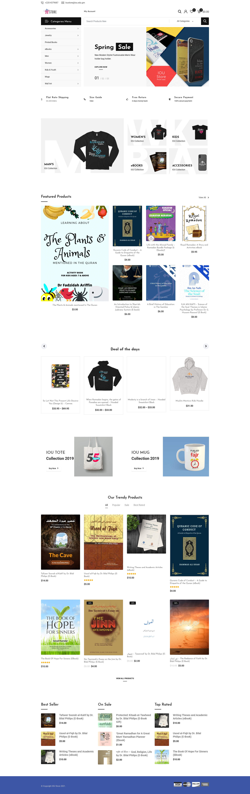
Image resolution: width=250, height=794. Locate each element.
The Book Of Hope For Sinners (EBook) (60, 659)
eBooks (48, 49)
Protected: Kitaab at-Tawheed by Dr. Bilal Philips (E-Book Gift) (133, 718)
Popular (116, 505)
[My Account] (185, 11)
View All (203, 197)
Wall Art (48, 83)
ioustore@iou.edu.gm (75, 2)
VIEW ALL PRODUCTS (125, 678)
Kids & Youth (50, 70)
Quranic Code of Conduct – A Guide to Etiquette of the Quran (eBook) (127, 253)
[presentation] (44, 346)
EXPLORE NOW (101, 67)
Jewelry (48, 35)
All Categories (183, 21)
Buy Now (52, 468)
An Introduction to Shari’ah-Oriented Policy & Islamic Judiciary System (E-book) (127, 307)
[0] (199, 11)
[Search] (179, 11)
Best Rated (139, 505)
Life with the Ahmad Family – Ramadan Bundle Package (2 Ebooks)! (161, 247)
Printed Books (51, 42)
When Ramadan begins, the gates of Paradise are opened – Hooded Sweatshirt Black (60, 402)
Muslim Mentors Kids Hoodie (146, 401)
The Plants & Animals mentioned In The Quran (75, 305)
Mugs (47, 77)
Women (48, 63)
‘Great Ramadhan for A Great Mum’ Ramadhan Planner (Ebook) (133, 737)
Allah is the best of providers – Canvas (189, 401)
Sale (127, 505)
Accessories (50, 28)
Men (47, 56)
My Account (89, 11)
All (106, 505)
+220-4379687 (51, 2)
